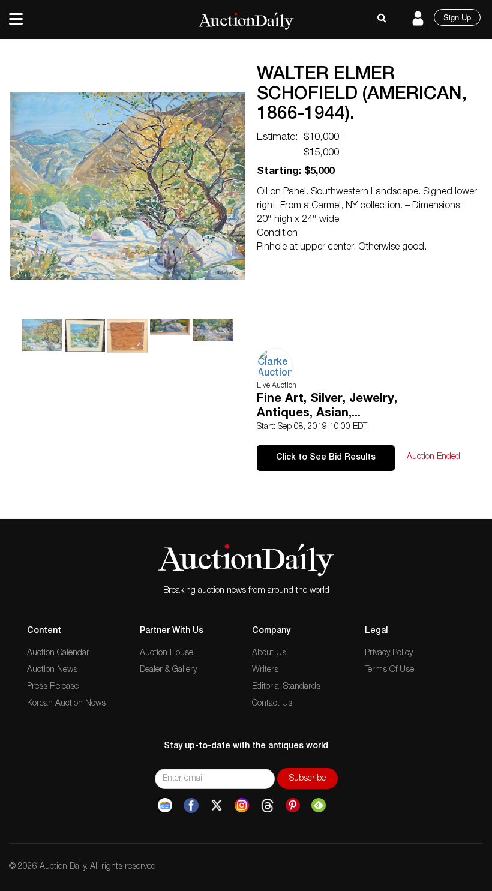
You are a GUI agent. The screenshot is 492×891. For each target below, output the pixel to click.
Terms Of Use (389, 670)
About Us (269, 653)
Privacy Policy (389, 653)
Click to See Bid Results (326, 458)
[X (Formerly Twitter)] (216, 806)
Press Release (53, 687)
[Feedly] (318, 806)
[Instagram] (242, 806)
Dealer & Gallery (168, 670)
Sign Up (457, 17)
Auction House (166, 653)
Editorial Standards (286, 687)
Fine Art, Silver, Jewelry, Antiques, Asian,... (327, 407)
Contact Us (272, 704)
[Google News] (165, 806)
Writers (265, 670)
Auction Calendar (58, 653)
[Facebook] (191, 806)
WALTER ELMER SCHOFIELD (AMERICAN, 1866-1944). (362, 95)
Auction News (52, 670)
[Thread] (267, 806)
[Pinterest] (293, 806)
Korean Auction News (66, 704)
